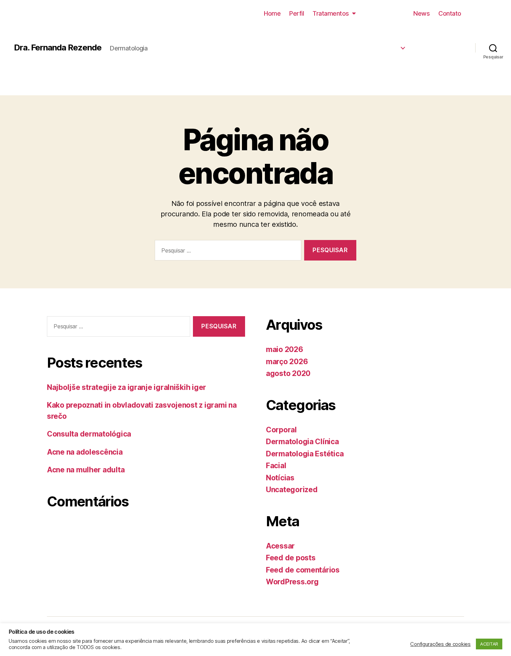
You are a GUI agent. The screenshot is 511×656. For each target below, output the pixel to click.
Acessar (280, 546)
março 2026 (287, 361)
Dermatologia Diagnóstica (354, 59)
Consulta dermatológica (89, 434)
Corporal (281, 429)
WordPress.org (292, 581)
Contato (449, 13)
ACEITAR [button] (489, 644)
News (421, 13)
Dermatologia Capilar (360, 73)
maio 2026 (284, 349)
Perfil (296, 13)
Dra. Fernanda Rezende (58, 47)
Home (272, 13)
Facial (276, 465)
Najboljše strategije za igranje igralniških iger (126, 387)
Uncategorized (292, 489)
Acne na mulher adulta (85, 469)
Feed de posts (291, 557)
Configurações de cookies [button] (440, 644)
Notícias (280, 477)
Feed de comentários (303, 570)
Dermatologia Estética (359, 31)
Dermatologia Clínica (361, 45)
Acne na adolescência (85, 452)
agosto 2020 (288, 373)
